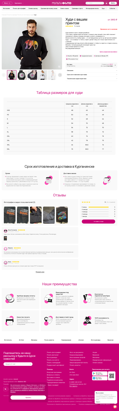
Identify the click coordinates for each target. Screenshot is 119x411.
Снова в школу (33, 8)
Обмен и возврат (53, 385)
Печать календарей (53, 362)
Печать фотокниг (53, 355)
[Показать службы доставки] (115, 65)
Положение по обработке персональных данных (61, 404)
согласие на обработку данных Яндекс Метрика (28, 390)
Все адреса (73, 386)
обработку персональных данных (33, 388)
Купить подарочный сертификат (108, 51)
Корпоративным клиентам (56, 382)
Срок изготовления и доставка (77, 74)
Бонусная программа (54, 372)
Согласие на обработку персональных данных (87, 396)
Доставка (71, 65)
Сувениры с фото (77, 8)
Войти (113, 3)
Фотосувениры (95, 340)
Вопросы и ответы (53, 375)
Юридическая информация (102, 360)
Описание (70, 70)
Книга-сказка (65, 8)
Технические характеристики (76, 78)
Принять (28, 397)
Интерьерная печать (92, 8)
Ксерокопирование (76, 355)
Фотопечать (8, 340)
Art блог (21, 340)
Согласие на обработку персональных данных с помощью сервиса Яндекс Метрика (72, 398)
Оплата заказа (97, 362)
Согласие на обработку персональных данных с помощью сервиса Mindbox (69, 401)
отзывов (77, 26)
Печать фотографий (19, 8)
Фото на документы (76, 352)
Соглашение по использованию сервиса (59, 396)
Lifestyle (81, 340)
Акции (95, 352)
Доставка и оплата (53, 377)
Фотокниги (6, 8)
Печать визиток (49, 340)
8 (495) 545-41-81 (76, 382)
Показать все (40, 271)
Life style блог (74, 375)
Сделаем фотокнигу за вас (49, 8)
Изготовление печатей (77, 357)
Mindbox (13, 392)
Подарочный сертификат (55, 365)
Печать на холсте (53, 360)
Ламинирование (66, 340)
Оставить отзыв (98, 221)
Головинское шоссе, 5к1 (78, 384)
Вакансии (110, 340)
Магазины (34, 340)
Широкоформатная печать (79, 362)
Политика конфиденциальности (88, 404)
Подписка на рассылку (55, 380)
